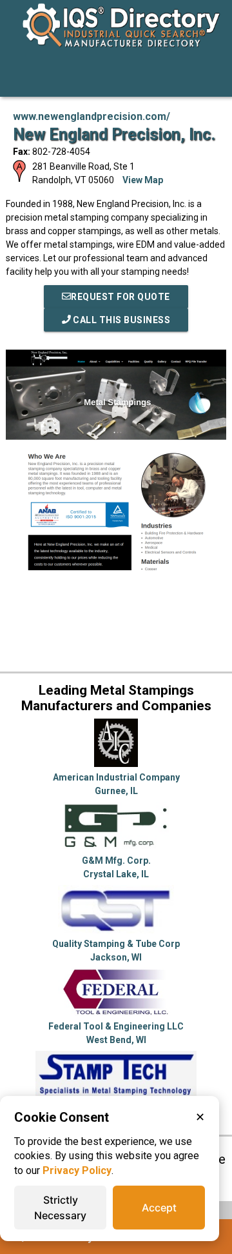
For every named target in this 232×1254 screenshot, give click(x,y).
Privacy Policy (77, 1170)
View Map (142, 180)
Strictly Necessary (60, 1207)
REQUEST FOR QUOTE (120, 297)
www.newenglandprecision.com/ (91, 116)
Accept (159, 1207)
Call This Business (121, 320)
